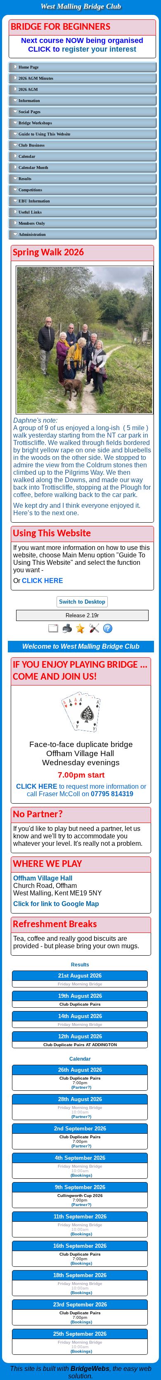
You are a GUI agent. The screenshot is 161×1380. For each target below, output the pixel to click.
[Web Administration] (96, 628)
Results (24, 178)
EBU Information (33, 201)
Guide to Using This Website (43, 134)
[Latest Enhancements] (82, 628)
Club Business (31, 145)
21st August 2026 (80, 976)
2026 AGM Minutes (35, 78)
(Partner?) (80, 1087)
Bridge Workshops (34, 123)
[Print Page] (69, 628)
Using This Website (52, 534)
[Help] (109, 628)
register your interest (99, 49)
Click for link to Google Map (56, 903)
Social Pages (28, 111)
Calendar (26, 156)
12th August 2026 (80, 1036)
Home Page (27, 67)
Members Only (31, 223)
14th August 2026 (80, 1016)
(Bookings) (80, 1175)
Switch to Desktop (82, 602)
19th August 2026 (80, 996)
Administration (31, 234)
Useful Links (29, 212)
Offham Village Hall (42, 878)
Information (28, 100)
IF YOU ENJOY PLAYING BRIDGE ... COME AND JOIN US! (80, 671)
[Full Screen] (55, 628)
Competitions (29, 190)
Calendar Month (32, 167)
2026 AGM (27, 89)
